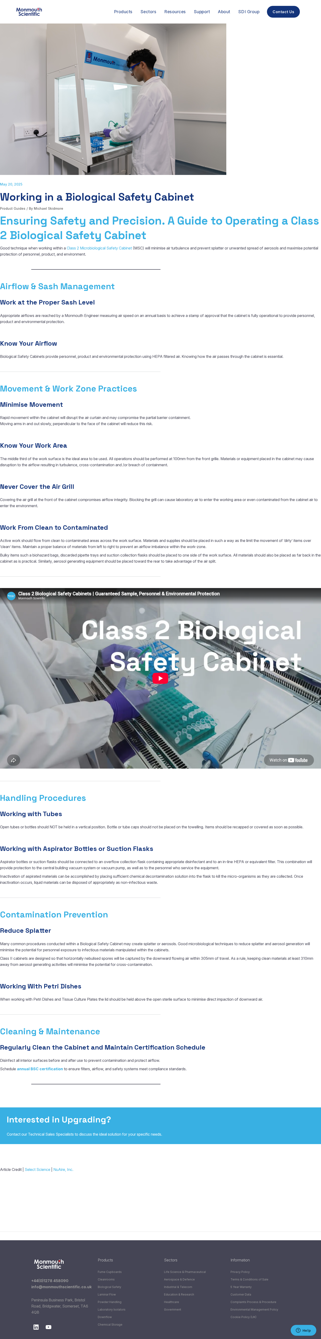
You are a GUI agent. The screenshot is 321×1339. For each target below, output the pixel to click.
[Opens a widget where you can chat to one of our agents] (303, 1331)
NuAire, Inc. (63, 1169)
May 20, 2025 (11, 184)
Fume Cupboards (110, 1272)
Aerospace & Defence (179, 1279)
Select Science (37, 1169)
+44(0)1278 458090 (49, 1280)
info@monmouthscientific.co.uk (61, 1286)
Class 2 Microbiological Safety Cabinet (99, 248)
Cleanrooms (106, 1279)
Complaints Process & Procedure (253, 1302)
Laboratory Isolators (111, 1309)
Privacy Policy (240, 1272)
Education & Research (179, 1294)
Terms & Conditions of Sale (249, 1279)
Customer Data (241, 1294)
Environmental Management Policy (254, 1309)
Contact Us (298, 1125)
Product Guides (12, 208)
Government (172, 1309)
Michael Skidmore (48, 208)
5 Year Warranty (241, 1287)
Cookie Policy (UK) (243, 1317)
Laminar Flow (107, 1294)
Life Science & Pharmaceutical (185, 1272)
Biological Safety (109, 1287)
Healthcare (171, 1302)
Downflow (105, 1317)
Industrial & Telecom (178, 1287)
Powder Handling (109, 1302)
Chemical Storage (110, 1324)
